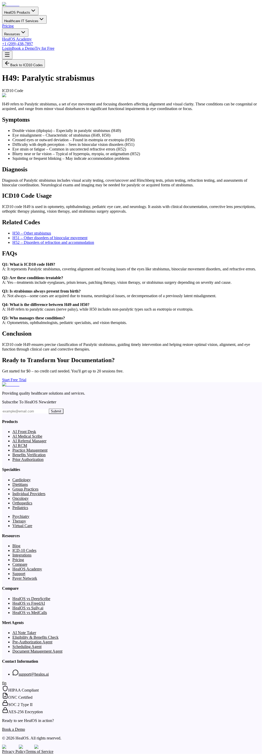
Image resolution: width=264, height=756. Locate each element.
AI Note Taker (24, 632)
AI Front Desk (24, 431)
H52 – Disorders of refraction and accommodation (53, 242)
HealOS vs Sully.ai (27, 608)
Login (7, 48)
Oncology (20, 498)
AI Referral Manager (29, 441)
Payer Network (24, 578)
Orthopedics (22, 503)
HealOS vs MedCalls (29, 612)
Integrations (21, 555)
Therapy (19, 521)
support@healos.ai (34, 674)
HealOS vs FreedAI (28, 603)
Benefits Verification (29, 455)
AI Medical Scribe (27, 436)
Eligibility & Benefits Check (35, 637)
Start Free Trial (14, 380)
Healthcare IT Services (21, 21)
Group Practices (25, 489)
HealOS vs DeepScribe (31, 598)
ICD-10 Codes (24, 550)
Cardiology (21, 480)
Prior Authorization (28, 459)
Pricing (8, 26)
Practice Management (29, 450)
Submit (56, 411)
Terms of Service (39, 751)
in (4, 683)
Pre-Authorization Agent (32, 642)
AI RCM (19, 445)
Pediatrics (20, 507)
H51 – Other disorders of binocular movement (49, 238)
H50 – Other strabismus (31, 233)
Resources (12, 34)
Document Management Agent (37, 651)
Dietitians (20, 484)
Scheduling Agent (27, 646)
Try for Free (44, 48)
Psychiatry (20, 516)
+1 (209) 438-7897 (17, 43)
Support (18, 573)
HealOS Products (17, 12)
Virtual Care (22, 526)
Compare (19, 564)
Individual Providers (28, 494)
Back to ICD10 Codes (26, 65)
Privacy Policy (14, 751)
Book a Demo (23, 48)
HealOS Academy (17, 39)
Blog (16, 546)
